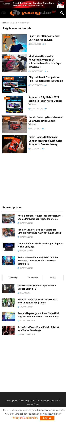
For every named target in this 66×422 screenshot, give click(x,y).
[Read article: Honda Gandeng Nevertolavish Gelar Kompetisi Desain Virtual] (14, 124)
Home (5, 23)
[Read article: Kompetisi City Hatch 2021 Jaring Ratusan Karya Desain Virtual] (14, 104)
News (7, 37)
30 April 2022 (35, 44)
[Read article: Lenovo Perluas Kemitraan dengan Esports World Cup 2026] (8, 246)
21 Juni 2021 (35, 149)
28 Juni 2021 (35, 129)
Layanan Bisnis (32, 404)
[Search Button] (62, 13)
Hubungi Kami (27, 400)
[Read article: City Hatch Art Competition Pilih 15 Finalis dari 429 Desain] (14, 84)
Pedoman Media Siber (48, 400)
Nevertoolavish (22, 23)
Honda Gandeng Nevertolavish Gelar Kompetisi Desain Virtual (46, 121)
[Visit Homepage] (33, 13)
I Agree (47, 418)
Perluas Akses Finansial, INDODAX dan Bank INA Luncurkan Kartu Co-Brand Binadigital (38, 260)
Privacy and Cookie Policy (24, 418)
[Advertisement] (33, 179)
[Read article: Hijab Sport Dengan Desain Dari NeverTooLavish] (14, 43)
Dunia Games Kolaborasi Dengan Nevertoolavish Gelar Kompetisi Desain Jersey (45, 141)
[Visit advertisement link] (33, 4)
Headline (9, 78)
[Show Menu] (3, 13)
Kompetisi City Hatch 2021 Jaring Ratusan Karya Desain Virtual (45, 101)
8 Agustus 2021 (36, 85)
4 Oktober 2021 (36, 71)
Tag (12, 23)
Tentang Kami (11, 400)
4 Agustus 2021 (36, 109)
